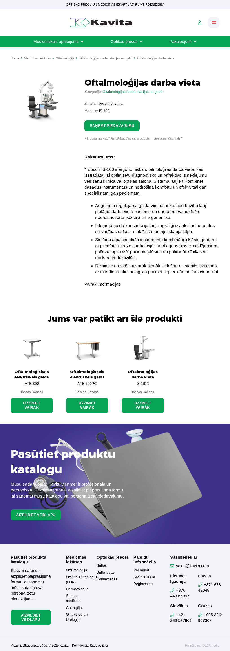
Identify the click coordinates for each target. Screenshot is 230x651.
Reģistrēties (143, 584)
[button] (214, 22)
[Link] (199, 22)
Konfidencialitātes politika (90, 645)
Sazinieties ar (144, 577)
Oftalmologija (76, 570)
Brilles (102, 565)
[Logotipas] (101, 22)
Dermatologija (77, 589)
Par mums (141, 570)
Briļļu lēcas (105, 572)
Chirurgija (74, 608)
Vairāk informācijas (102, 284)
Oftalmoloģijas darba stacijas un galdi (132, 92)
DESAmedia (210, 645)
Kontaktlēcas (107, 579)
